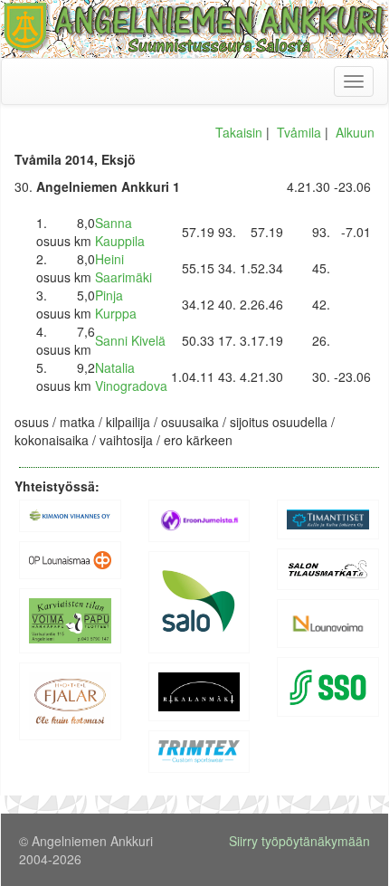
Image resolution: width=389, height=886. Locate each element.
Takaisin (238, 132)
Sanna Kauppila (120, 232)
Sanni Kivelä (130, 340)
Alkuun (355, 132)
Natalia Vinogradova (131, 376)
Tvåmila (299, 132)
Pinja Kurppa (116, 304)
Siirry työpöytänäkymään (299, 841)
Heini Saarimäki (123, 268)
